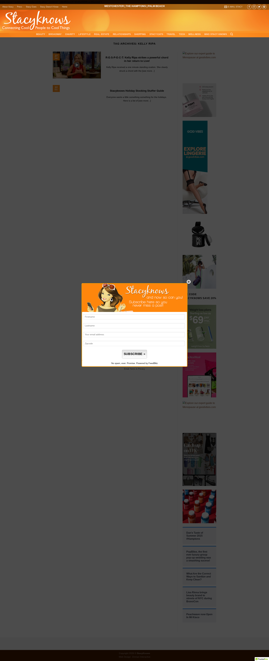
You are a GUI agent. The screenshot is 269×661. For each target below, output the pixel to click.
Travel (171, 34)
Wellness (194, 34)
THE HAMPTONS (136, 6)
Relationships (122, 34)
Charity (70, 34)
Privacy (141, 369)
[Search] (231, 34)
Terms (132, 369)
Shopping (140, 34)
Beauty (40, 34)
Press (19, 7)
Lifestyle (84, 34)
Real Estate (101, 34)
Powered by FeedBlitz (147, 363)
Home (64, 7)
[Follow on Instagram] (254, 7)
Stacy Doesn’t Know (49, 7)
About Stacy (8, 7)
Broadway (55, 34)
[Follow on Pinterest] (264, 7)
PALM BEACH (156, 6)
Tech (182, 34)
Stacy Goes (31, 7)
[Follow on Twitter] (259, 7)
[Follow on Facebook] (249, 7)
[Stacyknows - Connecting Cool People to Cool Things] (38, 20)
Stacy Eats (156, 34)
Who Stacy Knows (215, 34)
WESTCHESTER (114, 6)
